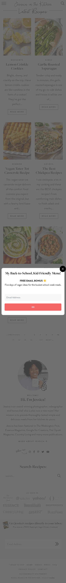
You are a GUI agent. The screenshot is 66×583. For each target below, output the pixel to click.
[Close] (63, 269)
